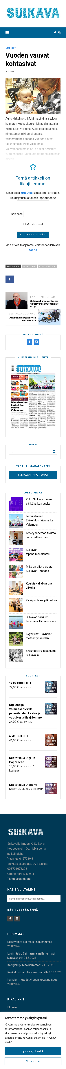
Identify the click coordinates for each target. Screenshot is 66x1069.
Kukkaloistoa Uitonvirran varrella (27, 972)
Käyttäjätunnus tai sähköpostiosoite (33, 198)
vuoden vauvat (47, 266)
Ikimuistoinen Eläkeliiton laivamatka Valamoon (39, 520)
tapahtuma (29, 266)
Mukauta (33, 1061)
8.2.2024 (10, 71)
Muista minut (34, 224)
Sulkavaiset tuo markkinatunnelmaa (29, 942)
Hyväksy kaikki (33, 1051)
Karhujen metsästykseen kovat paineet (32, 979)
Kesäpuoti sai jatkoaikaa (41, 600)
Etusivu (12, 1007)
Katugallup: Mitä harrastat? (24, 965)
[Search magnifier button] (54, 451)
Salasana (17, 214)
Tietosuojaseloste (19, 879)
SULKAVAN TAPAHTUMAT (33, 474)
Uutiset (11, 48)
